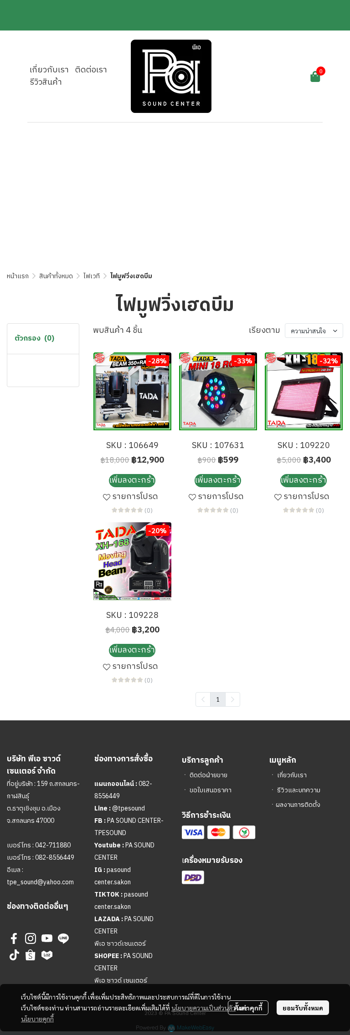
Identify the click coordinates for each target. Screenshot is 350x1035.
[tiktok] (14, 955)
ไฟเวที (91, 276)
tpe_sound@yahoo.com (40, 882)
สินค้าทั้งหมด (56, 276)
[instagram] (30, 938)
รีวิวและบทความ (298, 790)
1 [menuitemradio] (218, 699)
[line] (63, 938)
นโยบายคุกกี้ (37, 1019)
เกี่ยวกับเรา (292, 775)
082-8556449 (54, 857)
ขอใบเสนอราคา (211, 790)
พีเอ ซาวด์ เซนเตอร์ (120, 980)
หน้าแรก (18, 276)
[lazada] (47, 955)
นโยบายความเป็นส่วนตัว (203, 1008)
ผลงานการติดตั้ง (298, 805)
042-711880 (53, 845)
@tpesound (128, 808)
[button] (264, 76)
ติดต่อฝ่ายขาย (208, 775)
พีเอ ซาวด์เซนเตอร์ (120, 943)
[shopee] (30, 955)
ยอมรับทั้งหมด (303, 1008)
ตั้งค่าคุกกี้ (248, 1008)
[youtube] (47, 938)
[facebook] (14, 938)
